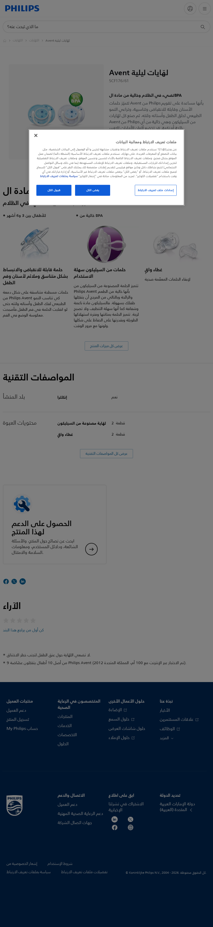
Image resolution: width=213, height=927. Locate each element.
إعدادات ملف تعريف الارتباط (156, 190)
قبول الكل (54, 190)
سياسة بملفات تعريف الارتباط (59, 176)
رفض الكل (92, 190)
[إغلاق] (36, 135)
